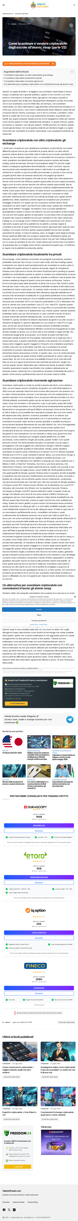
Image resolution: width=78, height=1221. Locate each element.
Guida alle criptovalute (21, 13)
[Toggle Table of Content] (71, 71)
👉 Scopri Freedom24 (16, 703)
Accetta (39, 609)
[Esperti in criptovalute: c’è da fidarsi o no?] (19, 1096)
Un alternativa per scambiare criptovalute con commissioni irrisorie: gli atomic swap (39, 84)
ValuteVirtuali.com (11, 1191)
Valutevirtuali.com (7, 13)
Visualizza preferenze (39, 620)
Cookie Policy (34, 624)
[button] (75, 597)
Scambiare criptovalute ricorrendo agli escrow (24, 81)
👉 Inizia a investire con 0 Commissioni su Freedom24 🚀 (29, 64)
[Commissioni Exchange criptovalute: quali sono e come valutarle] (58, 1096)
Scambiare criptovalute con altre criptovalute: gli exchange (29, 75)
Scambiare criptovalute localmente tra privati (23, 78)
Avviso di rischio (18, 1202)
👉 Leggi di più (18, 1167)
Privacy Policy (43, 624)
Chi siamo (6, 1202)
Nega (39, 615)
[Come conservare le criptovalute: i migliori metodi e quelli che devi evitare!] (19, 1051)
